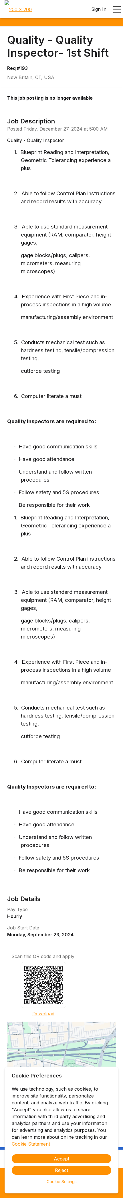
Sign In (98, 9)
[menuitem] (18, 9)
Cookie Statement (31, 1144)
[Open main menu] (117, 9)
